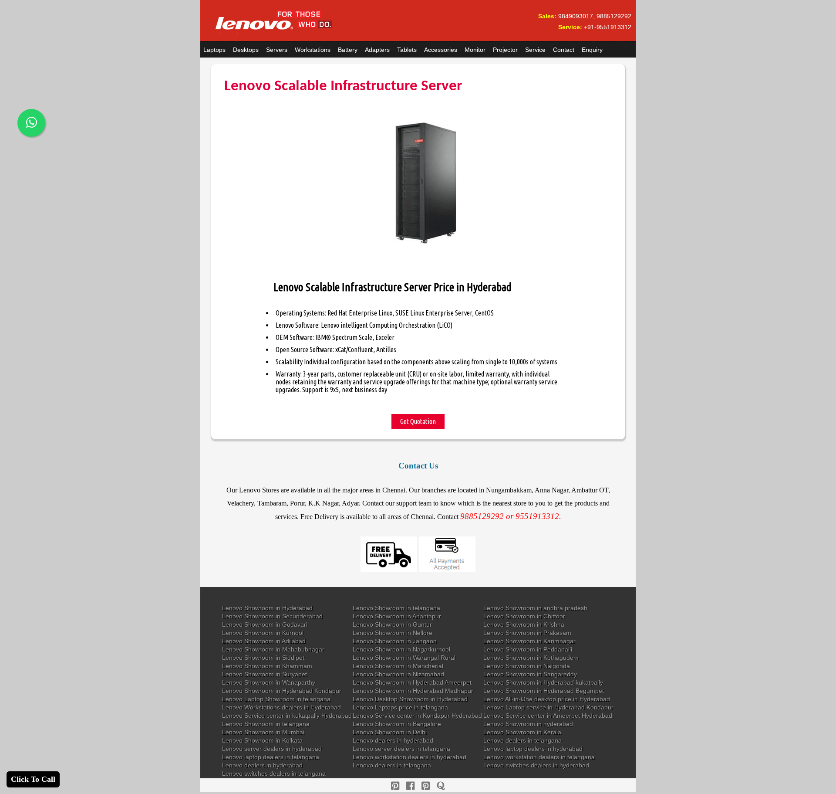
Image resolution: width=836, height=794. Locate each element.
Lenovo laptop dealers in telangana (270, 756)
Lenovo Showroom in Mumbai (263, 732)
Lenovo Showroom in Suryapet (264, 674)
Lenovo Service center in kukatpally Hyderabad (287, 715)
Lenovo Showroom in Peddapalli (527, 649)
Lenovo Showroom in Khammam (267, 665)
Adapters (377, 49)
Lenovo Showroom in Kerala (522, 732)
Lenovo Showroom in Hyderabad (267, 607)
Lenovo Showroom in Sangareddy (530, 674)
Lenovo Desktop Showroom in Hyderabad (410, 699)
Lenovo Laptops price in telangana (400, 707)
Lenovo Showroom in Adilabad (264, 641)
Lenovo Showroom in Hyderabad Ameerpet (412, 682)
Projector (505, 49)
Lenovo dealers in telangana (522, 740)
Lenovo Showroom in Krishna (523, 624)
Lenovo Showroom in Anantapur (397, 616)
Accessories (440, 49)
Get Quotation (418, 421)
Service (535, 49)
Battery (347, 49)
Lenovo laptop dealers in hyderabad (533, 748)
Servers (276, 49)
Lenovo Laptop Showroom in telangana (276, 699)
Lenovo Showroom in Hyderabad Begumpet (543, 690)
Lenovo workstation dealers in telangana (539, 756)
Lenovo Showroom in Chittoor (524, 616)
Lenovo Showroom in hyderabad (528, 723)
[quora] (441, 785)
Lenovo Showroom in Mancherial (398, 665)
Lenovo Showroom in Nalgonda (526, 665)
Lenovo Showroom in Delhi (390, 732)
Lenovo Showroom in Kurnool (262, 632)
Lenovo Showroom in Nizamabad (398, 674)
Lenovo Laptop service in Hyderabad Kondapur (548, 707)
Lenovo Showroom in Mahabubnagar (273, 649)
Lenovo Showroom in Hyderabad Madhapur (413, 690)
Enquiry (592, 49)
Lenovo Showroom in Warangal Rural (404, 657)
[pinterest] (395, 785)
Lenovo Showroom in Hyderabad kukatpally (543, 682)
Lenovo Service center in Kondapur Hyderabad (417, 715)
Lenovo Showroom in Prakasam (527, 632)
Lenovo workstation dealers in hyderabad (409, 756)
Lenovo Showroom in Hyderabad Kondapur (281, 690)
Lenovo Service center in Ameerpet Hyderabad (547, 715)
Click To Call (33, 779)
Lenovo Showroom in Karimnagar (529, 641)
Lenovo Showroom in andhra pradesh (535, 607)
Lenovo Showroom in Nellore (392, 632)
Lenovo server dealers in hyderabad (272, 748)
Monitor (475, 49)
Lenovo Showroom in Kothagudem (531, 657)
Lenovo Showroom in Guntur (392, 624)
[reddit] (425, 785)
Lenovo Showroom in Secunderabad (272, 616)
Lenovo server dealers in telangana (401, 748)
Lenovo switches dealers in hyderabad (536, 765)
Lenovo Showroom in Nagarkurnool (401, 649)
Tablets (407, 49)
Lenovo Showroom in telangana (396, 607)
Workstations (312, 49)
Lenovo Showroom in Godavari (264, 624)
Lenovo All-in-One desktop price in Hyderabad (546, 699)
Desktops (246, 49)
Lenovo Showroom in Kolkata (262, 740)
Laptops (214, 49)
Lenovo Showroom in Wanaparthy (268, 682)
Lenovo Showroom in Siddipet (263, 657)
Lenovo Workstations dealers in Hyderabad (281, 707)
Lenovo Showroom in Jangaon (395, 641)
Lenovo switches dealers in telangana (274, 773)
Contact (563, 49)
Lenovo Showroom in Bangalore (397, 723)
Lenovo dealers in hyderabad (393, 740)
